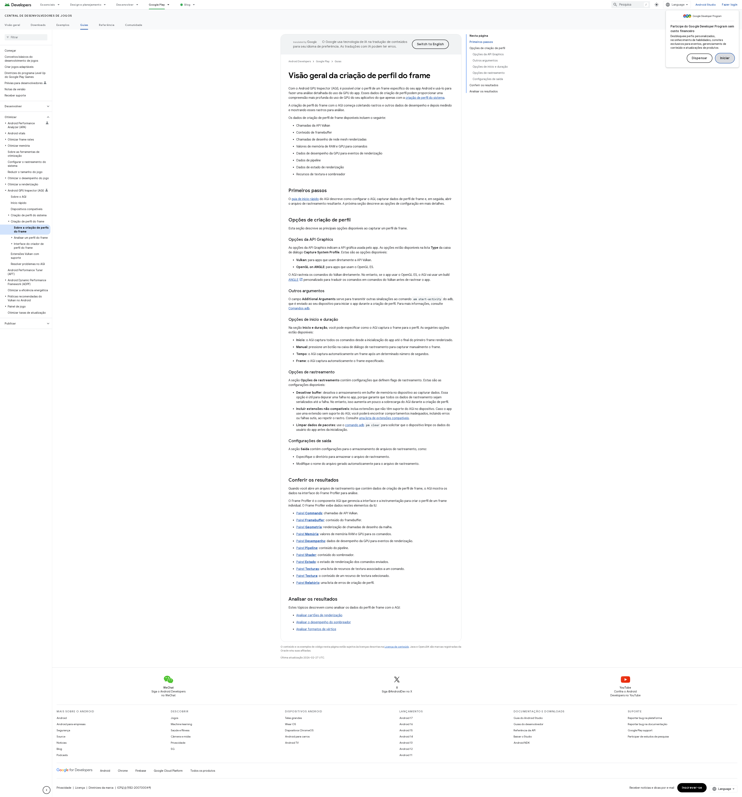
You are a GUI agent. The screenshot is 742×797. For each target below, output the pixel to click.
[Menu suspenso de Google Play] (170, 4)
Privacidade (178, 742)
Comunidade (133, 25)
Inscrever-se (692, 788)
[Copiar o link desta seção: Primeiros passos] (330, 191)
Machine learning (181, 724)
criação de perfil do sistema (425, 98)
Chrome (123, 770)
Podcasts (62, 755)
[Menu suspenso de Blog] (195, 4)
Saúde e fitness (180, 730)
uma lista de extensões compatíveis (384, 418)
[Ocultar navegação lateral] (46, 790)
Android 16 (406, 724)
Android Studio (705, 4)
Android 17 (406, 718)
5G (173, 749)
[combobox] (630, 4)
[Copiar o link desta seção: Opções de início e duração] (342, 320)
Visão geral (12, 25)
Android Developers (299, 61)
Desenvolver (125, 4)
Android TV (292, 742)
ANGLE (293, 280)
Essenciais (47, 4)
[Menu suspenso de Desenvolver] (139, 4)
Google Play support (640, 730)
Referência (106, 25)
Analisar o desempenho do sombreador (323, 622)
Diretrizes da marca (101, 787)
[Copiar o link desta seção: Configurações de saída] (335, 441)
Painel (309, 513)
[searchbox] (26, 37)
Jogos (174, 718)
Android (62, 718)
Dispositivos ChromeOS (299, 730)
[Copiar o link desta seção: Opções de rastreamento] (338, 372)
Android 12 (406, 749)
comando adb (354, 425)
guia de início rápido (305, 199)
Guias (84, 25)
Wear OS (290, 724)
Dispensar (699, 58)
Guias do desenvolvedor (528, 724)
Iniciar (725, 58)
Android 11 (405, 755)
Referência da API (524, 730)
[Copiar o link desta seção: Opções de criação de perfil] (354, 220)
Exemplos (62, 25)
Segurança (63, 730)
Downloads (38, 25)
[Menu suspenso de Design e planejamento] (106, 4)
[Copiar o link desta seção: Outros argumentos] (328, 291)
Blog (187, 4)
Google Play (157, 4)
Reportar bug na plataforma (645, 718)
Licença (80, 787)
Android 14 (406, 736)
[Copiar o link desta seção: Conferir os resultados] (342, 480)
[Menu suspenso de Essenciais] (60, 4)
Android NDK (522, 742)
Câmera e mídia (181, 736)
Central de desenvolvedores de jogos (38, 15)
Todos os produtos (202, 770)
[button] (23, 106)
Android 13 (406, 742)
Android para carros (297, 736)
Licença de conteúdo (397, 646)
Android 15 (406, 730)
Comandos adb (299, 308)
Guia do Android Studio (528, 718)
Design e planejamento (85, 4)
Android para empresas (71, 724)
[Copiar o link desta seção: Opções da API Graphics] (337, 240)
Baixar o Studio (523, 736)
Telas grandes (293, 718)
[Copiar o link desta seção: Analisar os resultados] (341, 599)
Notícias (61, 742)
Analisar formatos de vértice (316, 629)
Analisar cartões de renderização (319, 615)
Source (61, 736)
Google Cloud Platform (168, 770)
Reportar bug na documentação (647, 724)
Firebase (140, 770)
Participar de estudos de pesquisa (648, 736)
